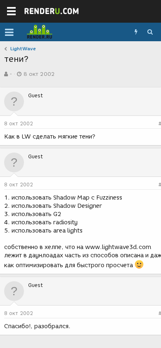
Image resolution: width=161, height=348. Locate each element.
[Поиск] (150, 32)
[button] (9, 32)
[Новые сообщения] (136, 32)
